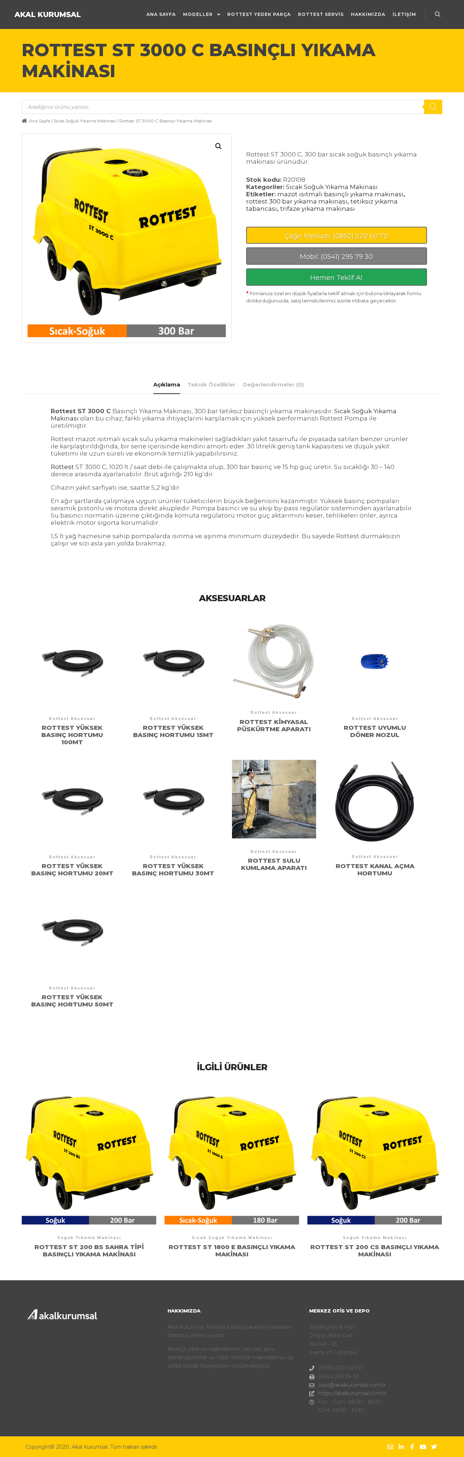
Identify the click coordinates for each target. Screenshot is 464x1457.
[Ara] (437, 14)
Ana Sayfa (39, 120)
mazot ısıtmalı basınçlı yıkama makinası (340, 194)
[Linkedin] (401, 1447)
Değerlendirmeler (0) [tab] (273, 384)
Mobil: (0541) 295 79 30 (336, 257)
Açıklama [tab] (166, 384)
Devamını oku (72, 673)
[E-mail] (390, 1447)
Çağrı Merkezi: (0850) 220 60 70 (336, 236)
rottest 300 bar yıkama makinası (296, 201)
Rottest (62, 466)
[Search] (433, 107)
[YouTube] (423, 1447)
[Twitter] (434, 1447)
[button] (218, 146)
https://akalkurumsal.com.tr (352, 1393)
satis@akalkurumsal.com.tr (352, 1385)
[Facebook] (412, 1447)
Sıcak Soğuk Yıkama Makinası (85, 120)
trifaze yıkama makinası (317, 208)
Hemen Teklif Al (336, 278)
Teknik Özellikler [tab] (211, 384)
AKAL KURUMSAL (47, 14)
